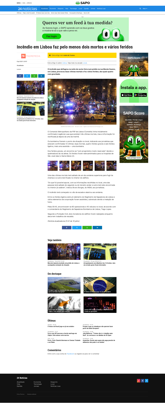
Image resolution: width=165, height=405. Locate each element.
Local (85, 63)
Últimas (52, 320)
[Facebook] (142, 380)
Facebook (70, 354)
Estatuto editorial (31, 394)
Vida (49, 338)
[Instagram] (138, 380)
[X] (146, 380)
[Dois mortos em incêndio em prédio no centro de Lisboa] (53, 166)
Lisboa (64, 63)
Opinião (50, 324)
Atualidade (20, 65)
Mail (24, 3)
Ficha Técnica (20, 394)
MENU (19, 3)
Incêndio (19, 69)
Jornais (29, 3)
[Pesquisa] (140, 8)
